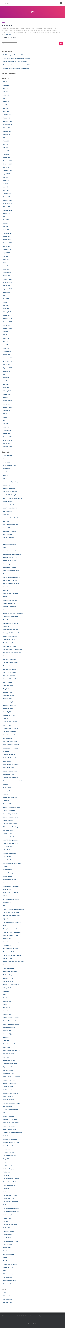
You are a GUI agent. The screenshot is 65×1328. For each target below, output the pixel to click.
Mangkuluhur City (7, 869)
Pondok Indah (7, 938)
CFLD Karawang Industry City (11, 623)
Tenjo (4, 1162)
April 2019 (5, 345)
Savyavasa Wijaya (8, 1034)
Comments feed (7, 1299)
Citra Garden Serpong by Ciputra (12, 652)
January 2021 (6, 275)
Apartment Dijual (7, 527)
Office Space (6, 896)
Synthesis (5, 1136)
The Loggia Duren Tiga (9, 1185)
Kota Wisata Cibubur (8, 830)
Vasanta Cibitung (7, 1260)
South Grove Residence (9, 1083)
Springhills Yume (7, 1106)
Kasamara (6, 800)
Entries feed (6, 1296)
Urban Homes (6, 1251)
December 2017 (7, 397)
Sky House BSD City (8, 1073)
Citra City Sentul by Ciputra (10, 646)
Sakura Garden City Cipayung (11, 1017)
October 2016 (6, 443)
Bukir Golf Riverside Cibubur (11, 593)
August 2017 (6, 410)
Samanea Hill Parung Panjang (11, 1021)
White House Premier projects (11, 1284)
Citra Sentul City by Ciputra (10, 672)
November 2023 (7, 164)
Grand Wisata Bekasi (8, 767)
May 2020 (5, 302)
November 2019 (7, 322)
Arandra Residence (8, 537)
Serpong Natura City (8, 1053)
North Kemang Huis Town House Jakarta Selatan (16, 55)
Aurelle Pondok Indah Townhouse (12, 550)
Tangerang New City (8, 1152)
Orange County (7, 902)
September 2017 (7, 407)
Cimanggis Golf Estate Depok (11, 633)
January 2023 (6, 197)
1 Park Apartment (7, 455)
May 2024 (5, 144)
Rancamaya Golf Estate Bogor (11, 984)
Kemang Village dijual (9, 810)
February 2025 (7, 114)
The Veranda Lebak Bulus (10, 1224)
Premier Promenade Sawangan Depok (13, 961)
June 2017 (6, 417)
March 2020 (6, 308)
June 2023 (6, 180)
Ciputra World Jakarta (9, 639)
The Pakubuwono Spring (9, 1198)
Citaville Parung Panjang (9, 643)
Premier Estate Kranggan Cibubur (12, 955)
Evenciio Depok (7, 725)
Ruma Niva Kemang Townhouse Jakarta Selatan (16, 61)
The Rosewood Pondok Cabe (11, 1211)
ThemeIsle (38, 1324)
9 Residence (6, 468)
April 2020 (5, 305)
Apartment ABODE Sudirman (10, 524)
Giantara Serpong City (9, 754)
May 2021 (5, 262)
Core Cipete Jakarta (8, 695)
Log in (4, 1292)
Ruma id (5, 998)
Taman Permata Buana (9, 1145)
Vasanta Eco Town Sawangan (11, 1264)
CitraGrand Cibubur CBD (9, 679)
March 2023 (6, 190)
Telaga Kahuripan (8, 1159)
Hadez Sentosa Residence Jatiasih (12, 781)
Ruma (3, 22)
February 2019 (7, 351)
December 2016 (7, 437)
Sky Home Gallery (8, 1070)
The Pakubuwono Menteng (10, 1195)
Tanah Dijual (6, 1149)
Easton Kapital (7, 712)
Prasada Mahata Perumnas (10, 948)
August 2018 (6, 371)
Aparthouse (6, 514)
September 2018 (7, 368)
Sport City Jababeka (8, 1099)
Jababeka (5, 794)
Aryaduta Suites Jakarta (9, 544)
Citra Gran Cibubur (8, 656)
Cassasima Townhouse (9, 606)
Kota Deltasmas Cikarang (10, 823)
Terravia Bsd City (7, 1165)
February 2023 (7, 193)
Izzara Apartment (7, 791)
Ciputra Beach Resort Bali (10, 636)
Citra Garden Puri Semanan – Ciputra (13, 649)
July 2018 (5, 374)
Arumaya (5, 541)
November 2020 (7, 282)
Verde (4, 1270)
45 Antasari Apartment (9, 459)
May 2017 (5, 420)
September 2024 (7, 131)
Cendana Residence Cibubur (11, 616)
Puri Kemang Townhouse (10, 971)
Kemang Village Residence (10, 817)
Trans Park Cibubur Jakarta (10, 1241)
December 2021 (7, 239)
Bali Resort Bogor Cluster (10, 557)
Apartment (6, 521)
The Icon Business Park (9, 1182)
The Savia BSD (7, 1218)
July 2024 (5, 137)
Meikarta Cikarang (8, 873)
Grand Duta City (7, 761)
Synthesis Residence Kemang (11, 1142)
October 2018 (6, 364)
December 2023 (7, 160)
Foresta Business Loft (9, 735)
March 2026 (6, 95)
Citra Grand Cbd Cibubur (9, 659)
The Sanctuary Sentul (8, 1214)
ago (13, 37)
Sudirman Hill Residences (10, 1119)
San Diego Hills (7, 1030)
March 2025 (6, 111)
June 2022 (6, 220)
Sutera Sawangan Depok (9, 1129)
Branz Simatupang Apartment (11, 583)
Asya (4, 547)
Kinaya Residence (8, 820)
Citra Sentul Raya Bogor (9, 675)
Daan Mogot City (7, 698)
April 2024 (5, 147)
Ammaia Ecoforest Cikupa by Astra (12, 498)
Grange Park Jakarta (8, 774)
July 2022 (5, 216)
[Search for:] (30, 45)
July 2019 (5, 335)
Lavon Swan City (7, 846)
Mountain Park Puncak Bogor (11, 886)
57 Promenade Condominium (11, 465)
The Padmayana (7, 1191)
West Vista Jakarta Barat (9, 1280)
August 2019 (6, 331)
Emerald (5, 718)
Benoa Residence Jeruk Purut (11, 570)
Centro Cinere (6, 620)
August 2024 (6, 134)
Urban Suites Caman (8, 1254)
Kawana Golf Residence (9, 804)
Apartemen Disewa (8, 511)
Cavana (5, 610)
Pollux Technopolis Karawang (11, 935)
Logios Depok (6, 866)
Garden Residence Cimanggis (11, 748)
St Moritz (5, 1113)
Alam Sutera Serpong (9, 488)
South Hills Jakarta (8, 1086)
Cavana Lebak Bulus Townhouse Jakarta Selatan (16, 68)
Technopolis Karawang (9, 1155)
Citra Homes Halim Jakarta (10, 662)
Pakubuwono (6, 905)
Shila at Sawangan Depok (10, 1063)
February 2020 (7, 312)
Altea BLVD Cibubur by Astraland (11, 495)
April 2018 (5, 384)
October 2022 (6, 206)
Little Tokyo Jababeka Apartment (12, 863)
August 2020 (6, 292)
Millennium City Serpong (9, 879)
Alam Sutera (6, 485)
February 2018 (7, 391)
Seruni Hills (6, 1057)
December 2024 (7, 121)
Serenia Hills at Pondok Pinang (11, 1050)
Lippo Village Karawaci (9, 859)
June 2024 (6, 141)
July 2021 (5, 256)
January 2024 (6, 157)
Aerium (5, 478)
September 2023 (7, 170)
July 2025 (5, 98)
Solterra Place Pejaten (9, 1080)
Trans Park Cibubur (8, 1237)
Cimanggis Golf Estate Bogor (11, 629)
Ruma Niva (8, 25)
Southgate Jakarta (8, 1096)
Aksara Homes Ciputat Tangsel (11, 481)
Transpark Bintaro (8, 1244)
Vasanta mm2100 (8, 1267)
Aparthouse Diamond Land (10, 518)
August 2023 (6, 174)
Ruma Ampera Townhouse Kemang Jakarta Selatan (17, 64)
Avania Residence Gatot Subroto (12, 554)
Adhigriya (5, 475)
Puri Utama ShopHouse (9, 975)
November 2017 (7, 400)
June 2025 (6, 101)
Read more (8, 34)
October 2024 (6, 128)
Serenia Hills (6, 1047)
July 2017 (5, 414)
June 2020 (6, 299)
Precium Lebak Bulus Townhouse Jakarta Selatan (16, 58)
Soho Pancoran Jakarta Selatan (11, 1076)
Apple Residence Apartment (10, 531)
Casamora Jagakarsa (9, 603)
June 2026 (6, 85)
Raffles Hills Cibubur (8, 978)
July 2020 (5, 295)
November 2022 (7, 203)
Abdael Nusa (6, 472)
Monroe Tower (7, 882)
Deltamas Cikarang (8, 708)
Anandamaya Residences (10, 504)
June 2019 (6, 338)
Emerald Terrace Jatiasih (10, 721)
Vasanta (5, 1257)
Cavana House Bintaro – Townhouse (13, 613)
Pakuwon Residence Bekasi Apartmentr (14, 909)
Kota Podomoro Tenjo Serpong (11, 827)
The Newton (6, 1188)
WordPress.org (7, 1302)
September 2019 (7, 328)
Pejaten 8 (5, 919)
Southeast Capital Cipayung (10, 1093)
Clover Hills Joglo (8, 685)
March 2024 (6, 151)
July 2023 (5, 177)
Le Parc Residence (8, 850)
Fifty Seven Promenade (9, 731)
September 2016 (7, 446)
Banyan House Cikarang (9, 560)
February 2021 (7, 272)
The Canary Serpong (8, 1168)
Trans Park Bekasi (8, 1234)
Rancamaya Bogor (8, 981)
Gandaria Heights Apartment (11, 744)
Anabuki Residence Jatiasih (10, 501)
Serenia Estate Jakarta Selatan (11, 1044)
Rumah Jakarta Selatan (9, 1011)
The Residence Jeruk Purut (10, 1201)
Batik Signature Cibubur (9, 567)
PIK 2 (4, 925)
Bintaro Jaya (6, 573)
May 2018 (5, 381)
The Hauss (6, 1175)
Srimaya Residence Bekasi (10, 1109)
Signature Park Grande (9, 1067)
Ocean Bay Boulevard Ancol (10, 892)
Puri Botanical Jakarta (9, 968)
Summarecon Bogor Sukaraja (11, 1122)
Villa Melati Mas (7, 1277)
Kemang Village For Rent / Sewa (11, 813)
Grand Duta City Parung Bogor (11, 764)
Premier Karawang (8, 958)
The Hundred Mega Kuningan (11, 1178)
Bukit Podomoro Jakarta (10, 596)
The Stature (6, 1221)
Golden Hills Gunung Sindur (10, 758)
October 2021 (6, 246)
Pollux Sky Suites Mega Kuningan (12, 932)
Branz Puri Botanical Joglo (10, 580)
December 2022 (7, 200)
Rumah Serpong (7, 1014)
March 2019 (6, 348)
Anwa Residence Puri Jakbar (11, 508)
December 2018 (7, 358)
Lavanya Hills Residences (10, 836)
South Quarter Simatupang (10, 1090)
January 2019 (6, 354)
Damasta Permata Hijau (9, 705)
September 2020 (7, 289)
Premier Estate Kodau (9, 952)
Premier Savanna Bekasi (9, 965)
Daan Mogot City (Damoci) (10, 702)
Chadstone (6, 626)
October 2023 (6, 167)
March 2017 (6, 427)
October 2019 (6, 325)
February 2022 (7, 233)
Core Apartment (7, 692)
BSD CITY (5, 590)
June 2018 (6, 377)
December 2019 (7, 318)
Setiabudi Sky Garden (9, 1060)
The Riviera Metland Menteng (11, 1208)
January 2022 (6, 236)
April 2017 (5, 423)
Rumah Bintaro (7, 1001)
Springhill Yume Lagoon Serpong (12, 1103)
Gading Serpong (7, 738)
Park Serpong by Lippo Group (11, 912)
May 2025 (5, 105)
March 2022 (6, 229)
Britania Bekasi (7, 587)
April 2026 (5, 91)
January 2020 (6, 315)
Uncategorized (7, 1247)
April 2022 (5, 226)
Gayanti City (6, 751)
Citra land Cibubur (8, 666)
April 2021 (5, 266)
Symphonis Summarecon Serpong (12, 1132)
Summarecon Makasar (9, 1126)
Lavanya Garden (7, 833)
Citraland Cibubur (8, 682)
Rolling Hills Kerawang (9, 988)
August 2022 (6, 213)
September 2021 (7, 249)
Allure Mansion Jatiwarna (10, 491)
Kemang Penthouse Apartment (11, 807)
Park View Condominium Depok (11, 915)
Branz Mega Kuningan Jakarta (11, 577)
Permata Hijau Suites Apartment (11, 922)
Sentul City (6, 1040)
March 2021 (6, 269)
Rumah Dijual (6, 1007)
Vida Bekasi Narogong (9, 1274)
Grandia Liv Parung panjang (10, 771)
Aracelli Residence (8, 534)
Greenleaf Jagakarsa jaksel (10, 777)
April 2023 (5, 187)
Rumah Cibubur (7, 1004)
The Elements (6, 1172)
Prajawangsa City (7, 945)
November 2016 (7, 440)
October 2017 (6, 404)
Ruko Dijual (6, 991)
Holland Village (7, 787)
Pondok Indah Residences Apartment (13, 942)
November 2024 (7, 124)
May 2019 (5, 341)
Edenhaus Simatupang (9, 715)
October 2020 (6, 285)
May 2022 (5, 223)
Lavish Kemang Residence (10, 843)
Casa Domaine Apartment (10, 600)
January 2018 (6, 394)
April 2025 (5, 108)
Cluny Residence (7, 689)
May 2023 (5, 183)
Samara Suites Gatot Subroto (11, 1024)
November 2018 (7, 361)
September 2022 (7, 210)
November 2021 (7, 243)
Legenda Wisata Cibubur (9, 853)
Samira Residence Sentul (10, 1027)
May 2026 (5, 88)
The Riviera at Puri (8, 1205)
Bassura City (6, 564)
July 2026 (5, 82)
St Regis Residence (8, 1116)
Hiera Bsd (5, 784)
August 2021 (6, 252)
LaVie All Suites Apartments (10, 840)
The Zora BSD (6, 1228)
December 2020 (7, 279)
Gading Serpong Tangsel (10, 741)
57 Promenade (7, 462)
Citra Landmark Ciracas (9, 669)
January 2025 (6, 118)
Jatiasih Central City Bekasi (10, 797)
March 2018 (6, 387)
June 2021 (6, 259)
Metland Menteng (7, 876)
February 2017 (7, 430)
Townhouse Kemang (8, 1231)
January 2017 (6, 433)
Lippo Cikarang (7, 856)
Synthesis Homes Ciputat (10, 1139)
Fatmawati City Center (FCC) (10, 728)
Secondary (6, 1037)
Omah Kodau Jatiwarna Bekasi (11, 899)
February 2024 (7, 154)
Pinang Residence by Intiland (11, 928)
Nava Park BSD (7, 889)
